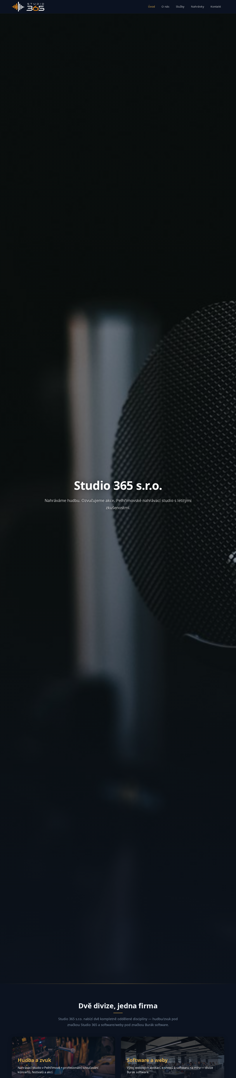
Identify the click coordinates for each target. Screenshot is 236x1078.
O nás (165, 6)
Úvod (151, 6)
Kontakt (216, 6)
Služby (180, 6)
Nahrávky (197, 6)
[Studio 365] (28, 6)
